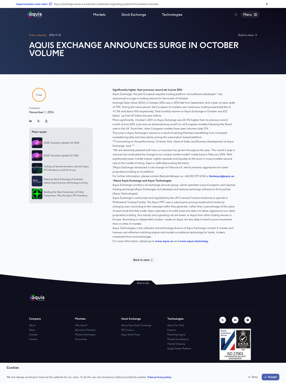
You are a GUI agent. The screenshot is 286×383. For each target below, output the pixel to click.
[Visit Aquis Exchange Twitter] (222, 320)
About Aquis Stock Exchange (136, 325)
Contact (33, 334)
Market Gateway (176, 343)
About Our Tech (175, 325)
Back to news (141, 260)
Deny (255, 377)
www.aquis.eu (164, 241)
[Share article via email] (46, 121)
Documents (81, 339)
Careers (33, 339)
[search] (236, 14)
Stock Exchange (133, 14)
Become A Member (85, 329)
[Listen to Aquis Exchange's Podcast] (247, 320)
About (32, 325)
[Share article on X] (38, 121)
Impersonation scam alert (32, 4)
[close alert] (266, 4)
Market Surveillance (178, 339)
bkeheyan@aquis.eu (221, 176)
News (32, 329)
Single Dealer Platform (179, 348)
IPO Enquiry (127, 329)
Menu (247, 14)
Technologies (172, 14)
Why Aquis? (81, 325)
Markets (99, 14)
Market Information (85, 334)
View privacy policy (159, 377)
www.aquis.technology (193, 241)
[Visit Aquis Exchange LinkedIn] (235, 320)
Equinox (171, 329)
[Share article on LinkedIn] (30, 121)
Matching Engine (176, 334)
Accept (272, 377)
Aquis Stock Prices (130, 334)
